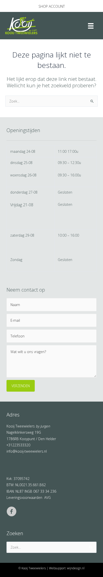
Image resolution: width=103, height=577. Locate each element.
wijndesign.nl (75, 568)
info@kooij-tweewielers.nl (26, 451)
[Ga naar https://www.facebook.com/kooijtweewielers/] (11, 512)
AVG (47, 497)
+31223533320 (18, 445)
